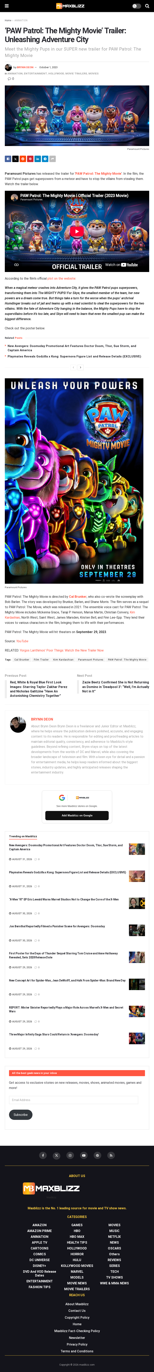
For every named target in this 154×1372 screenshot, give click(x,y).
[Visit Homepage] (70, 6)
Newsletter (77, 1338)
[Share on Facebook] (8, 159)
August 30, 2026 (22, 913)
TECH (114, 1272)
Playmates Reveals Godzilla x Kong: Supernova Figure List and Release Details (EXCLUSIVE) (74, 356)
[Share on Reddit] (23, 159)
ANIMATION (20, 20)
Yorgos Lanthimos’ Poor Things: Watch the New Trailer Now (62, 650)
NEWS (114, 1242)
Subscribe (21, 1115)
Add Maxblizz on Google (77, 815)
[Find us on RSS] (111, 1155)
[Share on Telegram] (45, 159)
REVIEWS (114, 1260)
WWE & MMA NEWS (114, 1283)
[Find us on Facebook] (43, 1155)
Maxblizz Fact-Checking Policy (77, 1331)
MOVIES (93, 73)
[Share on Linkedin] (37, 159)
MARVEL (77, 1272)
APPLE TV (39, 1242)
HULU (77, 1260)
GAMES (77, 1225)
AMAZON (39, 1225)
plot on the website (61, 278)
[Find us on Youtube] (84, 1155)
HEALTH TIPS (77, 1242)
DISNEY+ (39, 1266)
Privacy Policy (77, 1344)
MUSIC (114, 1231)
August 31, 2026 (22, 859)
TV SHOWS (114, 1277)
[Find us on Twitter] (56, 1156)
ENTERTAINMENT (35, 73)
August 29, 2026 (22, 967)
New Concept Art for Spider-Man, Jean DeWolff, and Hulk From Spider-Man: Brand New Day (67, 980)
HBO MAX (77, 1237)
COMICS (39, 1254)
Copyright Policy (77, 1317)
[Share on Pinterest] (30, 159)
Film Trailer (41, 659)
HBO (77, 1231)
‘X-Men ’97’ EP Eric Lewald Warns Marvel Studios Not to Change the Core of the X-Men (64, 899)
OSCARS (114, 1248)
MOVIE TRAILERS (76, 73)
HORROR (77, 1254)
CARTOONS (40, 1248)
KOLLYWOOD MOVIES (77, 1266)
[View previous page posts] (73, 367)
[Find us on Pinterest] (97, 1155)
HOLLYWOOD (56, 73)
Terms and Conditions (77, 1351)
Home (8, 20)
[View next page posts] (81, 367)
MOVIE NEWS (77, 1283)
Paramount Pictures (90, 659)
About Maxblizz (77, 1304)
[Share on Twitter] (15, 159)
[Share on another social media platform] (52, 159)
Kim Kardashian (63, 659)
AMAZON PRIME (39, 1231)
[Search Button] (147, 6)
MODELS (77, 1277)
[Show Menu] (7, 6)
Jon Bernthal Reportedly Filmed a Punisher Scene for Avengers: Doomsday (57, 926)
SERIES (114, 1266)
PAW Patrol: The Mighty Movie (98, 174)
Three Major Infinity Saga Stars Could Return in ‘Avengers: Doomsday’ (54, 1034)
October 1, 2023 (48, 67)
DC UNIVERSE (39, 1260)
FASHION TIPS (40, 1287)
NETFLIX (114, 1237)
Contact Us (77, 1311)
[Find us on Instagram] (70, 1155)
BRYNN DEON (25, 67)
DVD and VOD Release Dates (39, 1273)
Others (114, 1254)
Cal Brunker (78, 597)
